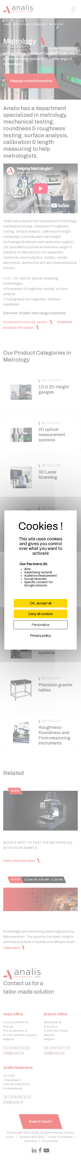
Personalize (40, 625)
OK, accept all (40, 603)
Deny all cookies (40, 614)
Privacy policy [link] (40, 635)
